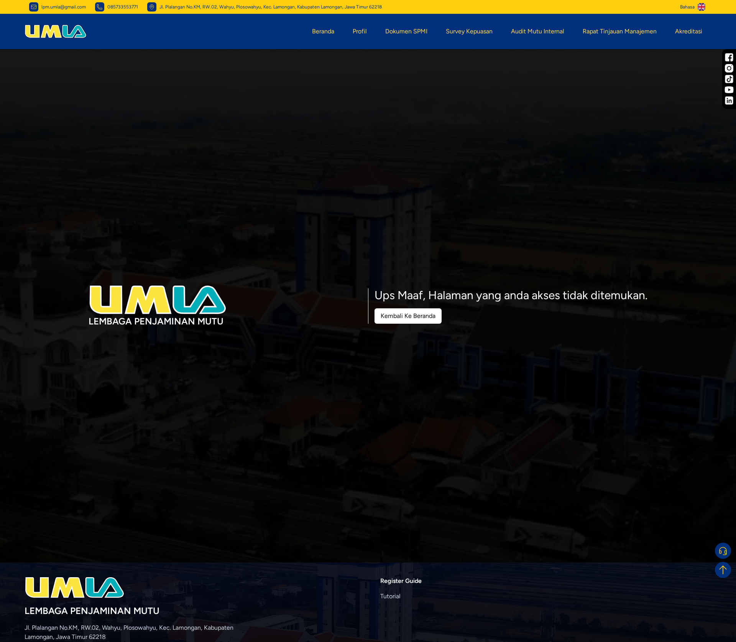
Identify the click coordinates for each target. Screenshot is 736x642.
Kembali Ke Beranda (408, 315)
